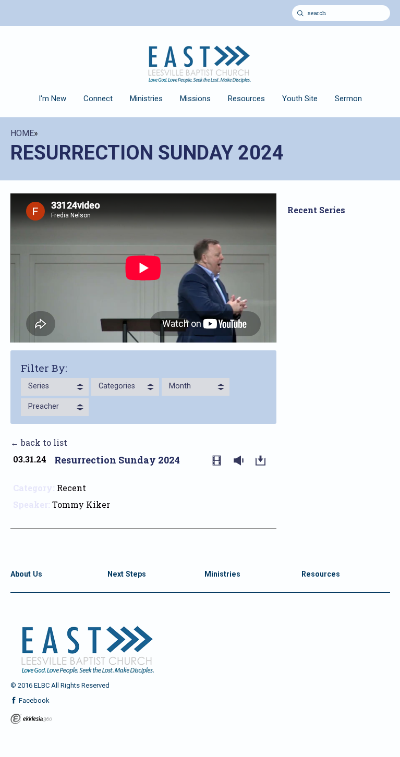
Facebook (33, 700)
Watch (219, 461)
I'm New (52, 98)
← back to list (38, 442)
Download (263, 461)
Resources (246, 98)
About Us (26, 574)
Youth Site (300, 98)
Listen (241, 461)
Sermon (348, 98)
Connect (98, 98)
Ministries (146, 98)
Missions (195, 98)
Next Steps (126, 574)
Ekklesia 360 (31, 719)
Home (22, 133)
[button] (55, 387)
